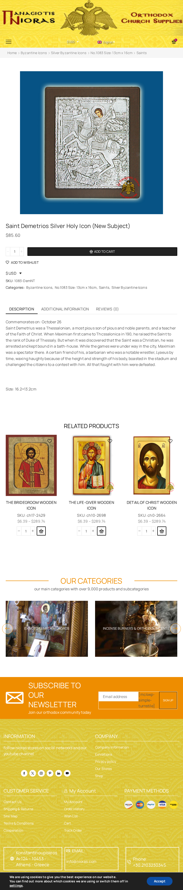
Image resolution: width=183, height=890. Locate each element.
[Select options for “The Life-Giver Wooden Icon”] (101, 531)
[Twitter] (32, 773)
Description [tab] (21, 309)
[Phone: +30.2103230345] (129, 862)
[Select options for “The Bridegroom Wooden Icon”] (41, 531)
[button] (7, 628)
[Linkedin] (58, 773)
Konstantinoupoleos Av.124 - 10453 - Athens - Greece (36, 858)
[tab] (22, 309)
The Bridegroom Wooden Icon (31, 505)
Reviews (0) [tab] (107, 309)
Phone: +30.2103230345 (149, 862)
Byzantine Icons (34, 53)
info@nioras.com (81, 861)
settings (16, 885)
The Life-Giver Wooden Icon (91, 505)
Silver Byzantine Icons (69, 53)
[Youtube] (67, 773)
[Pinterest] (50, 773)
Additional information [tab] (65, 309)
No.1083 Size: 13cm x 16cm (111, 53)
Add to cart (104, 251)
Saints (142, 53)
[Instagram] (41, 773)
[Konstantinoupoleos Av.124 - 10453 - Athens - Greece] (12, 858)
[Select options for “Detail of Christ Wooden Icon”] (161, 531)
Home (12, 53)
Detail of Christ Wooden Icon (152, 505)
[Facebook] (24, 773)
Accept (159, 881)
